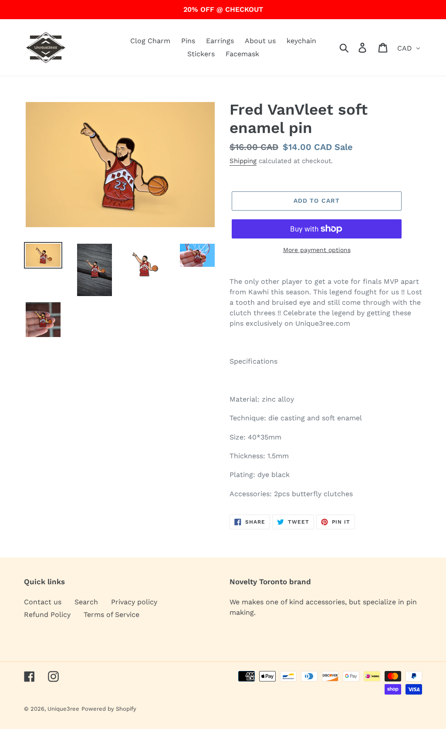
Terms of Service (111, 614)
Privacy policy (134, 602)
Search (86, 602)
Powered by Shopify (108, 708)
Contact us (42, 602)
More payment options (317, 249)
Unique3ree (63, 708)
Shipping (243, 161)
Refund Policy (47, 614)
